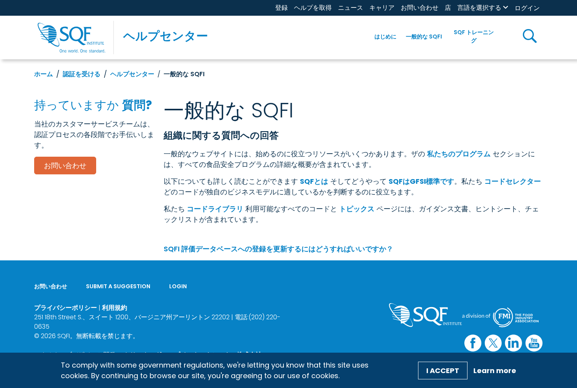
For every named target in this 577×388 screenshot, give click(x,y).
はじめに (385, 36)
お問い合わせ (419, 7)
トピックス (356, 209)
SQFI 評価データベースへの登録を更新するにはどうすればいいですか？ (278, 249)
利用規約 (114, 307)
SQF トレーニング (474, 36)
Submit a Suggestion (118, 286)
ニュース (350, 7)
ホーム (43, 74)
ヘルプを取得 (313, 7)
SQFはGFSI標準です (421, 181)
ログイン (527, 8)
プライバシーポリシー (65, 307)
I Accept (442, 370)
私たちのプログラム (459, 154)
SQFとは (314, 181)
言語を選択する (479, 7)
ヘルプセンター (165, 35)
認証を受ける (81, 74)
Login (178, 286)
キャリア (381, 7)
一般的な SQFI (424, 36)
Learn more (494, 370)
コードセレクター (512, 181)
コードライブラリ (215, 209)
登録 (281, 7)
